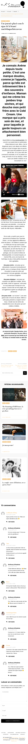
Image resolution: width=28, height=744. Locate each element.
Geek (4, 403)
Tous (8, 21)
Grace (8, 645)
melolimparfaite (19, 140)
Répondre (11, 522)
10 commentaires (12, 33)
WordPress (13, 741)
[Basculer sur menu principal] (2, 4)
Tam (7, 543)
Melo (2, 335)
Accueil (3, 732)
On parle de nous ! (21, 732)
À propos (5, 734)
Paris (15, 351)
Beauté (3, 21)
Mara (7, 582)
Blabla (4, 479)
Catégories (11, 732)
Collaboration (14, 734)
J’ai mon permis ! (8, 445)
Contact (22, 734)
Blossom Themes (14, 739)
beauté (10, 351)
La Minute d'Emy (11, 513)
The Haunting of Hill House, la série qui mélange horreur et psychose (12, 409)
